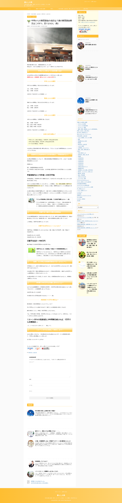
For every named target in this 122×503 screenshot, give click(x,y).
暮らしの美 (28, 2)
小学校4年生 (81, 159)
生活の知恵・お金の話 (63, 8)
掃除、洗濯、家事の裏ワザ (84, 149)
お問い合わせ (93, 1)
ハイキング (79, 192)
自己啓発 (79, 193)
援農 (79, 139)
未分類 (78, 200)
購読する (82, 36)
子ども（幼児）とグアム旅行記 (84, 181)
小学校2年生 (80, 163)
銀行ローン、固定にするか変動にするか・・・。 (47, 431)
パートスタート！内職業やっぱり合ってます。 (47, 471)
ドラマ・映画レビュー (82, 190)
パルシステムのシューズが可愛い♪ (85, 214)
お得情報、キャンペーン (83, 147)
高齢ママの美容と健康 (40, 8)
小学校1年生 (80, 164)
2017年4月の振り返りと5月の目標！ (40, 483)
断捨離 (79, 142)
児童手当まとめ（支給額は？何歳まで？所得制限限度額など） (52, 249)
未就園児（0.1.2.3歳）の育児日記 (85, 170)
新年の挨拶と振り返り (91, 44)
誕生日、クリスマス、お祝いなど (85, 171)
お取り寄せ (85, 8)
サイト (30, 391)
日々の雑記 (79, 197)
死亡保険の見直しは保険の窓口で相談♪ (45, 410)
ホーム (29, 8)
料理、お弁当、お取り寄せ (83, 130)
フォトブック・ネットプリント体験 (85, 187)
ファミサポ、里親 (82, 178)
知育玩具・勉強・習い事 (83, 154)
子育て (51, 8)
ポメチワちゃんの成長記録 (83, 185)
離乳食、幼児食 (81, 173)
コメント (31, 362)
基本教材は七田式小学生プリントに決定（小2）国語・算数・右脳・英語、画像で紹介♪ (92, 243)
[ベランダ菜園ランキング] (45, 348)
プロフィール (86, 1)
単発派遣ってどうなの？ (41, 461)
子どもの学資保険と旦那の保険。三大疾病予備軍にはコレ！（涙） (53, 199)
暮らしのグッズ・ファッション (74, 9)
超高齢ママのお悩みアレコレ (38, 481)
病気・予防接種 (81, 175)
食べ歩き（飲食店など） (82, 132)
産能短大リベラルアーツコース (84, 195)
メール (30, 385)
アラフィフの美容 (82, 124)
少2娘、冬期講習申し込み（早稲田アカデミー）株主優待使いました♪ (53, 441)
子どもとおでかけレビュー (83, 180)
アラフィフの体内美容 (83, 125)
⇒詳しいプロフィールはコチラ (88, 22)
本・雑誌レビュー (81, 188)
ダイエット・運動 (82, 127)
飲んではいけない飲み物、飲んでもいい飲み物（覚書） (92, 254)
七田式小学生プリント (83, 166)
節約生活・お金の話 (33, 352)
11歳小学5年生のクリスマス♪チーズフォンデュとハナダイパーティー (91, 111)
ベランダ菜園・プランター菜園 (85, 137)
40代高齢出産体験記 (81, 183)
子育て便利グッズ (82, 152)
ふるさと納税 (81, 146)
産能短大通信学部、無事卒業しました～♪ (86, 224)
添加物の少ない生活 (82, 141)
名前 (30, 379)
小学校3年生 (81, 161)
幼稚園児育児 (81, 168)
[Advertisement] (49, 424)
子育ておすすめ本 (82, 176)
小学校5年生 (81, 158)
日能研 (79, 156)
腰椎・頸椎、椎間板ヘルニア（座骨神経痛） (88, 129)
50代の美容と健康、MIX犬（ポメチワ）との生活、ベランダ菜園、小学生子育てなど (61, 498)
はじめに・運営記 (81, 198)
